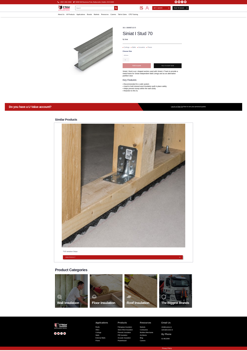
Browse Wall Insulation (69, 302)
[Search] (116, 8)
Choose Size (127, 51)
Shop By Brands (170, 302)
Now (179, 106)
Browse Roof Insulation (138, 302)
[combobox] (94, 8)
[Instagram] (182, 2)
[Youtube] (179, 2)
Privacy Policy (167, 348)
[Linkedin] (176, 2)
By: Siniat (125, 39)
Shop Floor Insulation (103, 302)
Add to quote (136, 65)
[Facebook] (185, 2)
